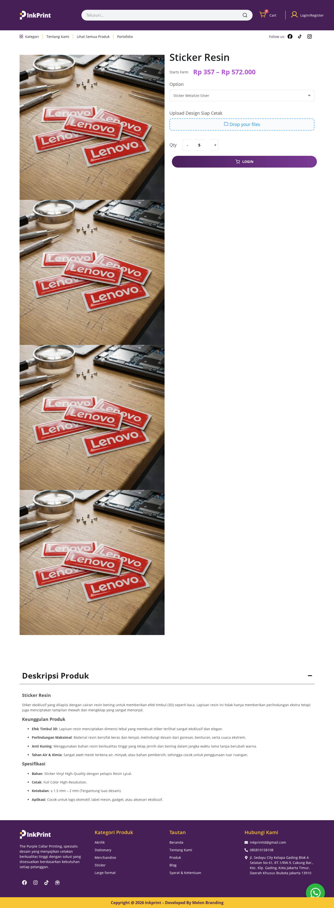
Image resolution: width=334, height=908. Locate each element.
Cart (272, 15)
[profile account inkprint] (294, 14)
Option (176, 84)
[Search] (245, 15)
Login (247, 161)
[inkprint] (35, 15)
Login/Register (312, 15)
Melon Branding (207, 902)
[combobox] (159, 15)
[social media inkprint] (290, 36)
